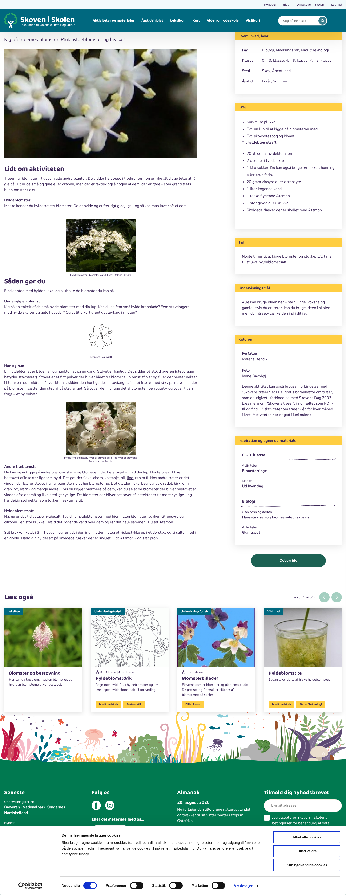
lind (130, 477)
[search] (322, 21)
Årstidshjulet (152, 21)
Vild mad (273, 611)
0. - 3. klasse (254, 455)
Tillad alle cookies (306, 837)
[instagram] (109, 806)
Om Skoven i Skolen (310, 4)
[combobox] (299, 21)
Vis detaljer (243, 886)
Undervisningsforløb (107, 611)
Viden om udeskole (223, 21)
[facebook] (96, 806)
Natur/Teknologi (311, 704)
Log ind (336, 4)
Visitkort (253, 21)
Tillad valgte (307, 851)
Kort (196, 21)
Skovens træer (255, 392)
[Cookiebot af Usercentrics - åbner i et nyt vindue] (30, 885)
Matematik (134, 704)
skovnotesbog (266, 136)
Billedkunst (193, 704)
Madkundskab (108, 704)
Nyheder (270, 4)
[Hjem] (39, 20)
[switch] (136, 885)
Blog (286, 4)
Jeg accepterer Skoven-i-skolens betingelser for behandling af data (300, 823)
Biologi (248, 501)
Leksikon (177, 21)
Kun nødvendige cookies (306, 865)
